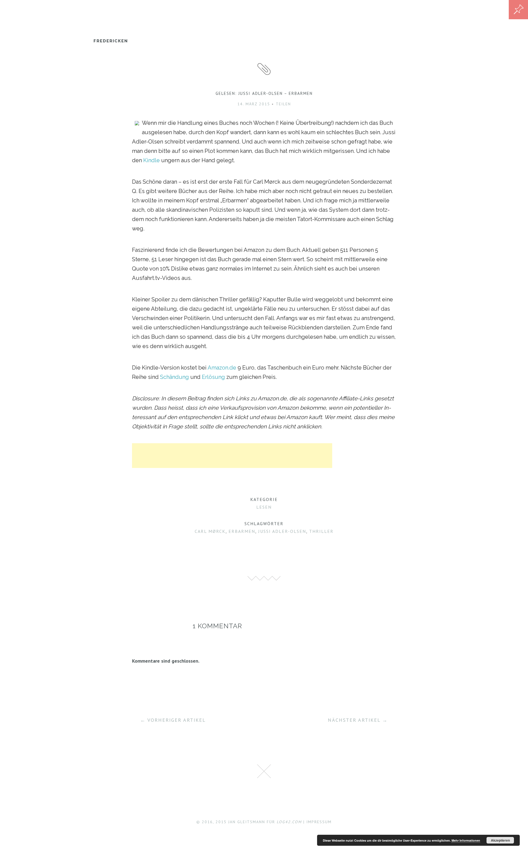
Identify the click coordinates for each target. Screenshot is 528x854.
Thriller (321, 531)
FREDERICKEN (111, 40)
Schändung (174, 377)
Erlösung (213, 377)
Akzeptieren (500, 840)
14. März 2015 (253, 103)
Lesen (264, 507)
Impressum (319, 821)
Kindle (151, 160)
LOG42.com (289, 821)
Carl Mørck (210, 531)
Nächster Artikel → (358, 720)
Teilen (283, 103)
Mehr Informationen (466, 840)
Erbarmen (242, 531)
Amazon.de (222, 367)
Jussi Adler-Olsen (282, 531)
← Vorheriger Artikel (173, 720)
